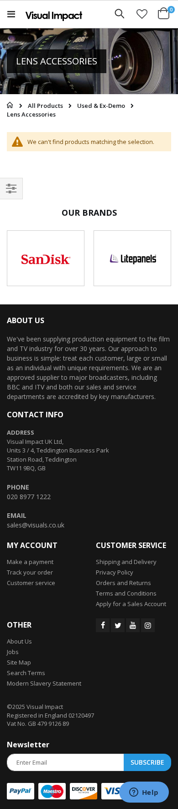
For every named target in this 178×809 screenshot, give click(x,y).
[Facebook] (103, 625)
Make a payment (30, 562)
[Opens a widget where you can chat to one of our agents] (144, 793)
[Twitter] (118, 625)
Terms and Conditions (126, 593)
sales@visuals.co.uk (35, 525)
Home (8, 105)
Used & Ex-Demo (101, 106)
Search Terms (26, 673)
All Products (45, 106)
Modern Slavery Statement (44, 683)
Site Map (19, 662)
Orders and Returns (123, 583)
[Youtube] (133, 625)
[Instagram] (148, 625)
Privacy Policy (114, 572)
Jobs (13, 652)
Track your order (30, 572)
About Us (19, 641)
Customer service (31, 583)
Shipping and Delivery (126, 562)
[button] (142, 13)
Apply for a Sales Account (131, 604)
